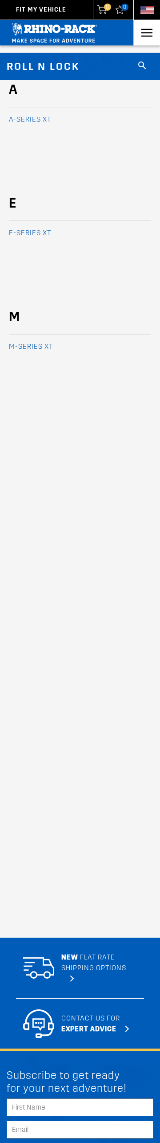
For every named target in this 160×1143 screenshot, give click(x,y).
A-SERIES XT (30, 119)
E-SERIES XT (30, 233)
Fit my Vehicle (41, 9)
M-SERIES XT (31, 346)
